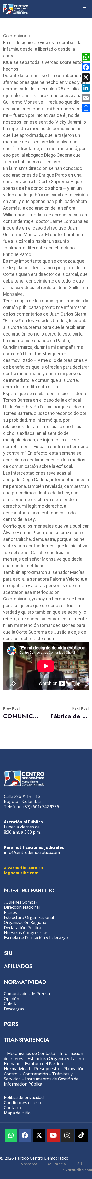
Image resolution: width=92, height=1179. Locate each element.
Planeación (73, 1068)
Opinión (11, 998)
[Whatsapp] (11, 1135)
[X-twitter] (39, 1135)
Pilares (10, 912)
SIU (8, 953)
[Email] (86, 98)
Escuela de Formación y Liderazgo (36, 938)
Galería (10, 1004)
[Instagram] (67, 1135)
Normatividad (17, 1068)
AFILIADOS (18, 966)
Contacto (12, 1107)
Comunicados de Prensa (27, 993)
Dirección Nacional (22, 907)
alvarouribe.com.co (23, 867)
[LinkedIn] (86, 88)
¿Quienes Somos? (20, 902)
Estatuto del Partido (44, 1063)
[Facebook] (25, 1135)
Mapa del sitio (17, 1113)
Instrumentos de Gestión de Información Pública (41, 1081)
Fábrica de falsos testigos (69, 713)
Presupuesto (46, 1068)
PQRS (11, 1024)
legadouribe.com (21, 873)
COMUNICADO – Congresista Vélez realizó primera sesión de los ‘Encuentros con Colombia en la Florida (22, 713)
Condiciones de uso (22, 1102)
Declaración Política (22, 927)
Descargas (14, 1009)
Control (11, 1074)
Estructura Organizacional (29, 917)
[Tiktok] (81, 1135)
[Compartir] (86, 108)
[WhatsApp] (86, 57)
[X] (86, 77)
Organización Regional (25, 922)
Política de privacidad (24, 1097)
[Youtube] (53, 1135)
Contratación (35, 1074)
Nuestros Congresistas (26, 932)
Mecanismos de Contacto (31, 1053)
